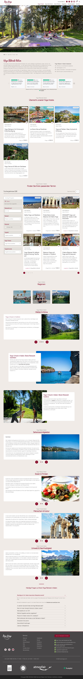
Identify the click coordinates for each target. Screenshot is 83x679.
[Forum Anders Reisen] (9, 668)
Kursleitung (39, 642)
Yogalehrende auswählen (10, 251)
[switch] (26, 123)
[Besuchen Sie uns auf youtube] (13, 649)
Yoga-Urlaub (41, 4)
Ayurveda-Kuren (49, 4)
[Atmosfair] (42, 668)
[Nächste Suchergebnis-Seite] (78, 273)
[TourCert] (23, 668)
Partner (38, 640)
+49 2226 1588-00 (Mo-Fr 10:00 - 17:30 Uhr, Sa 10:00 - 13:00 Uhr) (21, 659)
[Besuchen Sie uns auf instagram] (9, 649)
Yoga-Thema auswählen (10, 243)
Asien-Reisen (57, 4)
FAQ (24, 643)
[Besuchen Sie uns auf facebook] (5, 649)
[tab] (40, 342)
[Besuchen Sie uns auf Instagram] (69, 1)
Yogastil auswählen (9, 235)
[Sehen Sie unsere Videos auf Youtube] (71, 1)
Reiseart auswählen (9, 218)
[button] (41, 595)
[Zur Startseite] (8, 2)
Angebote (64, 4)
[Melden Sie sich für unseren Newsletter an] (74, 1)
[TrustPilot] (67, 668)
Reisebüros (39, 643)
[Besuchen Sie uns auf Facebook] (67, 1)
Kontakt (24, 640)
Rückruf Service (26, 642)
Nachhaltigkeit (71, 4)
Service (78, 4)
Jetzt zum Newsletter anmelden (62, 635)
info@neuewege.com (61, 659)
